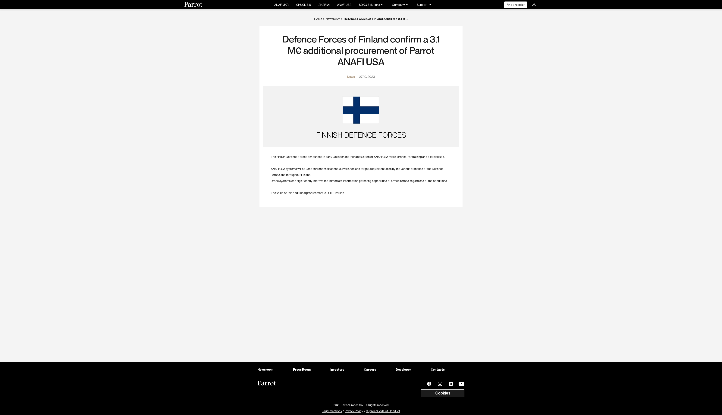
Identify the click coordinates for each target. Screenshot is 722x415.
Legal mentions (332, 411)
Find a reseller (516, 5)
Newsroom (333, 19)
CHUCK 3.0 (303, 5)
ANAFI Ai (324, 5)
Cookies (442, 393)
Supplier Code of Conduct (383, 411)
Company (398, 5)
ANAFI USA (344, 5)
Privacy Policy (354, 411)
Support (422, 5)
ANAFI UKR (281, 5)
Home (318, 19)
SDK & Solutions (369, 5)
